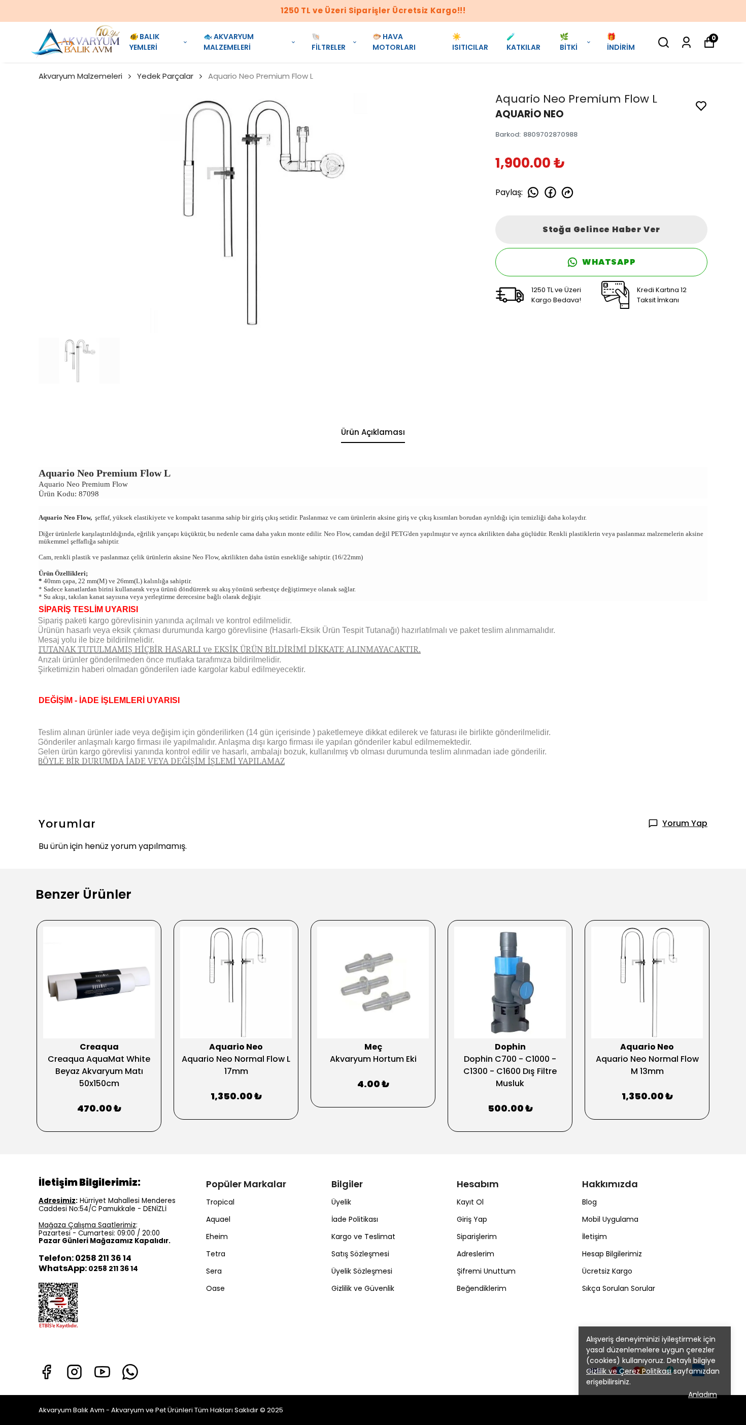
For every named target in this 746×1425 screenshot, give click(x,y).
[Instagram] (74, 1372)
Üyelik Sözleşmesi (361, 1271)
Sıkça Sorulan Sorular (618, 1288)
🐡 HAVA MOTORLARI (394, 41)
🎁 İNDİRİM (621, 41)
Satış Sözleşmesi (360, 1254)
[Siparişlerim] (686, 42)
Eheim (217, 1236)
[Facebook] (46, 1372)
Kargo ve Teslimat (363, 1236)
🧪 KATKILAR (523, 41)
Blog (589, 1202)
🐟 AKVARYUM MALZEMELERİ (229, 41)
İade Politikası (354, 1219)
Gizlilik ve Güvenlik (362, 1288)
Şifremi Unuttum (486, 1271)
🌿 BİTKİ (569, 41)
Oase (215, 1288)
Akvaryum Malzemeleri (80, 76)
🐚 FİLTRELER (329, 41)
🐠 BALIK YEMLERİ (144, 41)
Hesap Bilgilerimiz (612, 1254)
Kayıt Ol (470, 1202)
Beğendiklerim (481, 1288)
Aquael (218, 1219)
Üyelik (341, 1202)
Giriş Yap (472, 1219)
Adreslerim (475, 1254)
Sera (214, 1271)
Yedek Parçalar (165, 76)
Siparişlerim (477, 1236)
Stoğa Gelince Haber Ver (601, 229)
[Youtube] (102, 1372)
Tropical (220, 1202)
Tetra (215, 1254)
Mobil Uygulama (610, 1219)
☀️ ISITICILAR (470, 41)
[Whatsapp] (130, 1372)
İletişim (594, 1236)
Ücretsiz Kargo (607, 1271)
